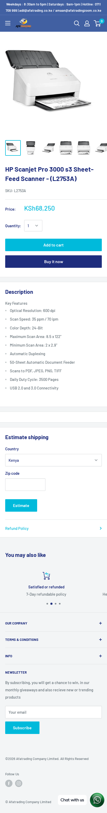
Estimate (21, 505)
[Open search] (77, 23)
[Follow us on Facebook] (8, 783)
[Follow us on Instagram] (18, 783)
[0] (97, 23)
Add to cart (53, 244)
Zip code (12, 473)
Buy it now (53, 261)
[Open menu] (7, 23)
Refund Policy (17, 528)
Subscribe (22, 727)
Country (12, 448)
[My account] (87, 23)
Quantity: (13, 225)
